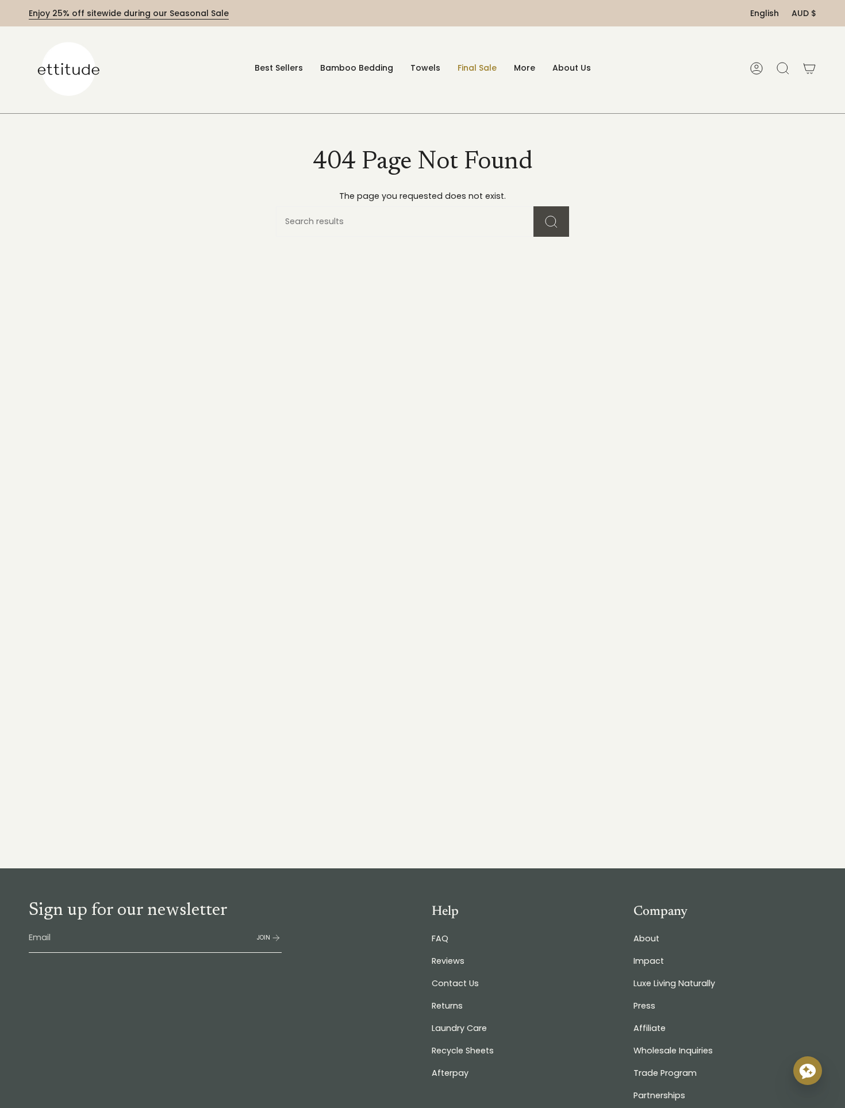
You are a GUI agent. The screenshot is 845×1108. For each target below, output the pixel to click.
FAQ (440, 938)
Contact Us (455, 983)
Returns (447, 1005)
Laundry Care (459, 1028)
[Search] (551, 221)
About (646, 938)
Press (644, 1005)
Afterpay (450, 1073)
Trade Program (665, 1073)
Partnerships (659, 1095)
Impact (648, 961)
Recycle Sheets (463, 1050)
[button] (357, 68)
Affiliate (649, 1028)
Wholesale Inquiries (673, 1050)
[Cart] (809, 68)
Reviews (448, 961)
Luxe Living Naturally (674, 983)
